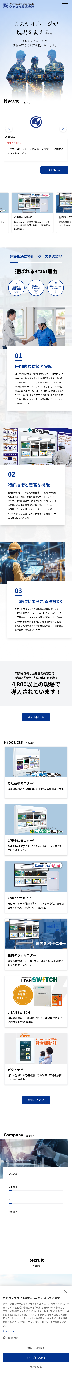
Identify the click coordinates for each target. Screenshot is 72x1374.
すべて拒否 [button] (36, 1367)
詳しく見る (8, 1330)
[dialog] (36, 1330)
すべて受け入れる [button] (36, 1357)
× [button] (66, 1291)
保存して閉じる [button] (36, 1348)
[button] (10, 1338)
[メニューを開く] (65, 5)
